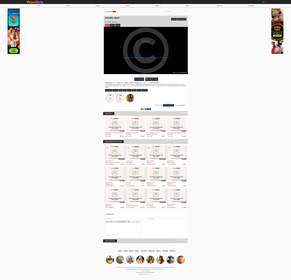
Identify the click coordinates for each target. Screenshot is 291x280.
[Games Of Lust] (115, 152)
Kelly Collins (108, 205)
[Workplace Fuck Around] (135, 124)
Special (158, 251)
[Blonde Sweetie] (176, 195)
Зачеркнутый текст (112, 221)
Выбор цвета (121, 221)
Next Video (183, 113)
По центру (116, 221)
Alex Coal (114, 22)
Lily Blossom (170, 205)
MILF (124, 90)
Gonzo (139, 90)
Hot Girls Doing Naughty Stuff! (179, 240)
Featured (165, 251)
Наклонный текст (108, 221)
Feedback (172, 251)
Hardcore (145, 90)
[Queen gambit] (115, 195)
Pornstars (151, 251)
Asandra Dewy (108, 162)
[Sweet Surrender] (156, 174)
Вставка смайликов (119, 221)
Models (137, 251)
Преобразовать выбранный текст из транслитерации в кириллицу (127, 221)
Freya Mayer (129, 162)
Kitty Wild (149, 162)
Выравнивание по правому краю (117, 221)
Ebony (129, 90)
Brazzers (174, 19)
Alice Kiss (169, 184)
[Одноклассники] (144, 109)
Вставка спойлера (129, 221)
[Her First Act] (115, 174)
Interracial (115, 90)
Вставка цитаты (125, 221)
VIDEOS (126, 251)
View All (184, 141)
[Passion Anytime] (176, 174)
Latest (120, 251)
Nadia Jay (149, 134)
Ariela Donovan (171, 162)
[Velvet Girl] (135, 174)
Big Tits (134, 90)
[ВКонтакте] (141, 109)
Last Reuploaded (170, 141)
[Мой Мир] (146, 109)
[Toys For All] (135, 195)
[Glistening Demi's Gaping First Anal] (176, 124)
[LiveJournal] (150, 109)
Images (131, 251)
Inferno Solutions (149, 274)
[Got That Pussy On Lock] (156, 124)
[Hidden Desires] (156, 152)
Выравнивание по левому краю (114, 221)
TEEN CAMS (111, 11)
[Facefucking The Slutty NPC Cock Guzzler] (115, 124)
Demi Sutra (108, 22)
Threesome (108, 90)
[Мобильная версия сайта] (105, 11)
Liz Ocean (128, 184)
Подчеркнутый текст (110, 221)
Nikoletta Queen (109, 184)
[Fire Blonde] (176, 152)
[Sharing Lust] (135, 152)
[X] (148, 109)
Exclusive (144, 251)
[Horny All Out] (156, 195)
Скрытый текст (123, 221)
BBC (121, 90)
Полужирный (106, 221)
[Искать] (185, 11)
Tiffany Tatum (135, 205)
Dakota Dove (150, 184)
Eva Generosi (116, 162)
